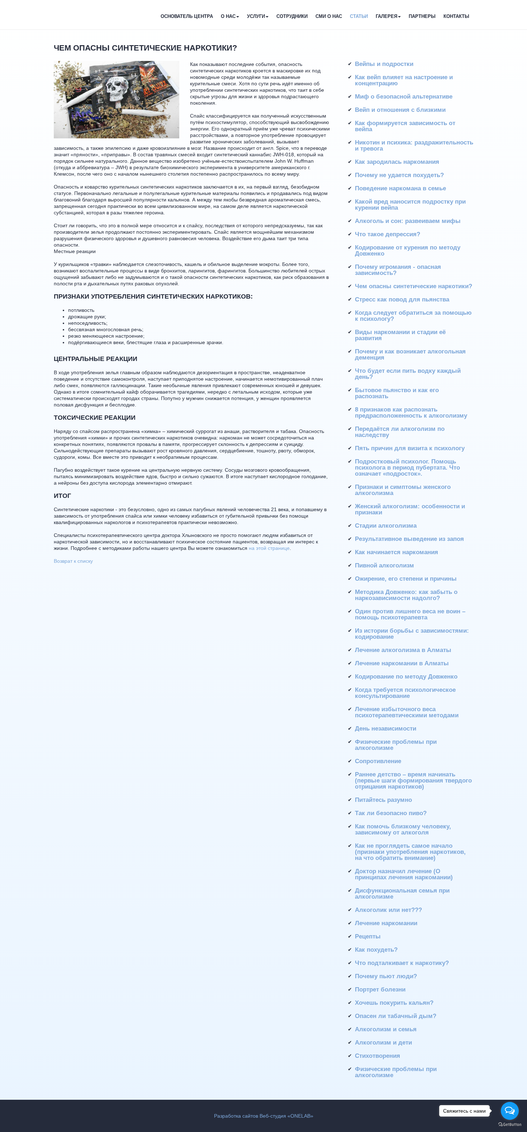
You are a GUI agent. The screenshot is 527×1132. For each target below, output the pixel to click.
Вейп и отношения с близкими (400, 109)
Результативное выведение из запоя (409, 539)
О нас (228, 16)
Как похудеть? (376, 949)
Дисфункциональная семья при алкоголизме (402, 893)
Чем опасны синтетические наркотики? (413, 286)
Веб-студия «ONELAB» (286, 1116)
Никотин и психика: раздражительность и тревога (414, 145)
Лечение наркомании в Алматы (402, 663)
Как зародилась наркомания (397, 161)
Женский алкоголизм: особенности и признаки (410, 509)
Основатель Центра (187, 16)
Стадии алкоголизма (386, 525)
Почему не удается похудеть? (399, 175)
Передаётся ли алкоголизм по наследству (400, 431)
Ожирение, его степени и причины (406, 578)
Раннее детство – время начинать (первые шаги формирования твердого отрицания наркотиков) (413, 780)
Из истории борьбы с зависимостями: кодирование (412, 633)
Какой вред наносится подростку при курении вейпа (410, 204)
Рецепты (368, 936)
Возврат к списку (73, 561)
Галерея (386, 16)
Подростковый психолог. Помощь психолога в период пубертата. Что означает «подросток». (407, 467)
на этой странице (269, 548)
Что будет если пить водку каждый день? (408, 373)
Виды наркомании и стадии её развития (400, 335)
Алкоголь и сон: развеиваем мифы (408, 221)
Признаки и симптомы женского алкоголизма (403, 490)
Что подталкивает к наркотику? (402, 963)
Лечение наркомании (386, 923)
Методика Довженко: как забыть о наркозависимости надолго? (406, 595)
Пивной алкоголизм (384, 565)
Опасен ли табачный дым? (395, 1016)
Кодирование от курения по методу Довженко (407, 250)
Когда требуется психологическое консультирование (405, 692)
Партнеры (422, 16)
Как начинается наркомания (396, 552)
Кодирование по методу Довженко (406, 676)
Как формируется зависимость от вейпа (405, 126)
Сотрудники (292, 16)
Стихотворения (377, 1055)
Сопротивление (378, 761)
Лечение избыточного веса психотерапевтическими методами (407, 712)
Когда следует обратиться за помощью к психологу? (413, 315)
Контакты (456, 16)
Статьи (359, 16)
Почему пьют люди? (386, 976)
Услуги (256, 16)
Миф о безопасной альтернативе (403, 96)
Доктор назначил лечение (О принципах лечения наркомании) (404, 874)
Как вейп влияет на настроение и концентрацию (404, 80)
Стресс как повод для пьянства (402, 299)
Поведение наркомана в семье (400, 188)
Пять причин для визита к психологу (410, 448)
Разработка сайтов (236, 1116)
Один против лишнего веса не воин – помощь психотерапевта (410, 614)
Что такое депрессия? (387, 234)
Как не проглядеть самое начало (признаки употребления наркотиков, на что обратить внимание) (410, 851)
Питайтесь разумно (383, 799)
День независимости (385, 728)
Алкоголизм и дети (383, 1042)
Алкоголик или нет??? (388, 910)
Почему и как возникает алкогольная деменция (410, 354)
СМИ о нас (328, 16)
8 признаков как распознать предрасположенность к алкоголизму (411, 412)
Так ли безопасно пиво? (391, 813)
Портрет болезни (380, 989)
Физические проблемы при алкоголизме (396, 744)
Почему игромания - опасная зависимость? (398, 269)
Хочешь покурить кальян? (394, 1002)
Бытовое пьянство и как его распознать (397, 393)
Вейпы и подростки (384, 64)
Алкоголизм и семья (386, 1029)
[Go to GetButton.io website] (509, 1124)
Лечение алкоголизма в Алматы (403, 650)
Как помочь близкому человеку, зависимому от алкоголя (403, 829)
